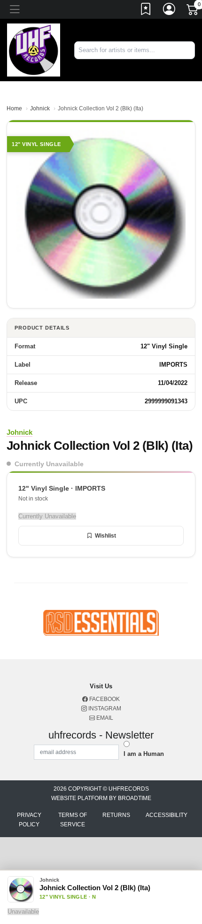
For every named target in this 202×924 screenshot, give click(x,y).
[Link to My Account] (169, 11)
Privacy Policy (29, 820)
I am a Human (144, 753)
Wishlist (105, 535)
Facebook (104, 699)
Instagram (104, 708)
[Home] (33, 49)
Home (14, 108)
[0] (193, 11)
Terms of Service (72, 820)
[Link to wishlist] (146, 11)
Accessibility (166, 815)
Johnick (40, 108)
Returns (116, 815)
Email (104, 718)
